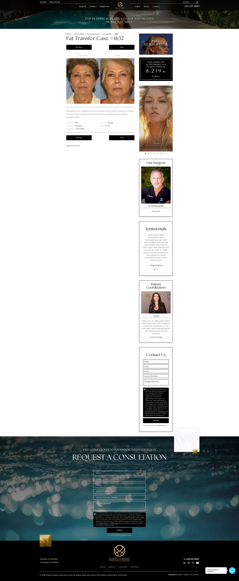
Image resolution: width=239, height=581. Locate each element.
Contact (155, 6)
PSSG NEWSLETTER (156, 43)
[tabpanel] (156, 118)
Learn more (156, 211)
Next (121, 47)
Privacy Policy (150, 411)
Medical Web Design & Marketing (102, 575)
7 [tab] (163, 153)
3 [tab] (151, 153)
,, (49, 560)
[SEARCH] (197, 2)
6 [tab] (160, 153)
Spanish (43, 2)
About (146, 6)
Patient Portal (55, 2)
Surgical (82, 6)
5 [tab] (157, 153)
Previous (79, 47)
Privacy (159, 425)
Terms (164, 425)
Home (68, 34)
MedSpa (93, 6)
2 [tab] (148, 153)
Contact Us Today (156, 337)
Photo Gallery (79, 34)
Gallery (137, 6)
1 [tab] (145, 153)
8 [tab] (166, 153)
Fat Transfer (107, 34)
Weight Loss (104, 6)
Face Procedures (93, 34)
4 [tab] (154, 153)
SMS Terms (161, 411)
